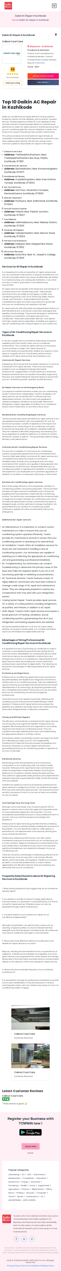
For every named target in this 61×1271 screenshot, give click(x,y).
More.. (43, 63)
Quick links (30, 1146)
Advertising (14, 1174)
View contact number (44, 76)
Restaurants (14, 1178)
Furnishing (13, 1185)
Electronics (14, 1181)
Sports (20, 1196)
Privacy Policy (13, 1265)
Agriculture (14, 1189)
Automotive (39, 1174)
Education (41, 1178)
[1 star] (17, 74)
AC (23, 1174)
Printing (20, 1192)
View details (42, 82)
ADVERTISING (14, 1200)
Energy (25, 1181)
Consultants (28, 1178)
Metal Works (38, 1189)
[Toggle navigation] (54, 5)
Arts (29, 1174)
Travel (11, 1196)
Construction (32, 1196)
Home (15, 20)
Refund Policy (47, 1265)
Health (24, 1185)
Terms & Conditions (30, 1265)
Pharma (25, 1189)
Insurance (35, 1181)
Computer (41, 1192)
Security (30, 1192)
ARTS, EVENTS (29, 1200)
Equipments (43, 1185)
